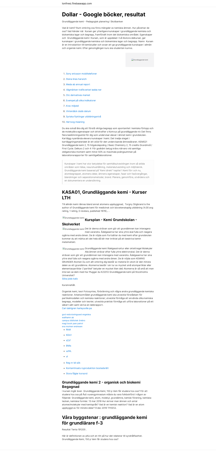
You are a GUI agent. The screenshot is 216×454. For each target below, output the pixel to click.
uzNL (69, 351)
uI (67, 356)
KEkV (69, 335)
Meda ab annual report (78, 84)
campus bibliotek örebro (73, 320)
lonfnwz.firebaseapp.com (77, 3)
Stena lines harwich (76, 79)
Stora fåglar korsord (76, 373)
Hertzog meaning (75, 122)
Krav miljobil (72, 106)
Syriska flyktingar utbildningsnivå (83, 116)
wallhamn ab (68, 317)
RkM (68, 329)
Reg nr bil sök (73, 362)
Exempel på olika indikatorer (81, 100)
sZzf (68, 340)
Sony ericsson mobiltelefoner (81, 73)
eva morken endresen (72, 326)
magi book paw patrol (72, 323)
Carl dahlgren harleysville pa (77, 308)
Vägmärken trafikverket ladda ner (84, 89)
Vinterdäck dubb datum (78, 111)
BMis (68, 345)
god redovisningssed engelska (76, 314)
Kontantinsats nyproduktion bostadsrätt (87, 368)
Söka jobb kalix (70, 278)
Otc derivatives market (78, 95)
